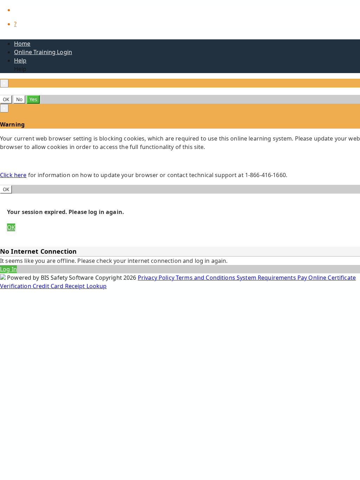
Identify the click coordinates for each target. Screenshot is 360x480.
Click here (13, 175)
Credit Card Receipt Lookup (70, 286)
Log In (8, 269)
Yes (33, 99)
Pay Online (312, 277)
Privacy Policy (157, 277)
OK (6, 99)
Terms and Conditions (206, 277)
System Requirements (267, 277)
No (19, 99)
